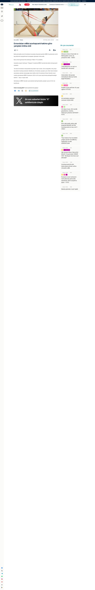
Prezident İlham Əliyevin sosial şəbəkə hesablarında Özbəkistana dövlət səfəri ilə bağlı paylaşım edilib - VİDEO (46, 1)
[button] (66, 4)
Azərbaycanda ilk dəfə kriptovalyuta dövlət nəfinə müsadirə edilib (68, 166)
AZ (2, 4)
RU (2, 7)
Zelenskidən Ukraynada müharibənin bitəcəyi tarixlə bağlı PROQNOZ (69, 76)
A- (50, 50)
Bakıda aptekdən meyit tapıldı (69, 189)
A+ (54, 50)
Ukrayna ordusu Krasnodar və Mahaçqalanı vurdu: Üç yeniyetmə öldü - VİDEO (69, 55)
